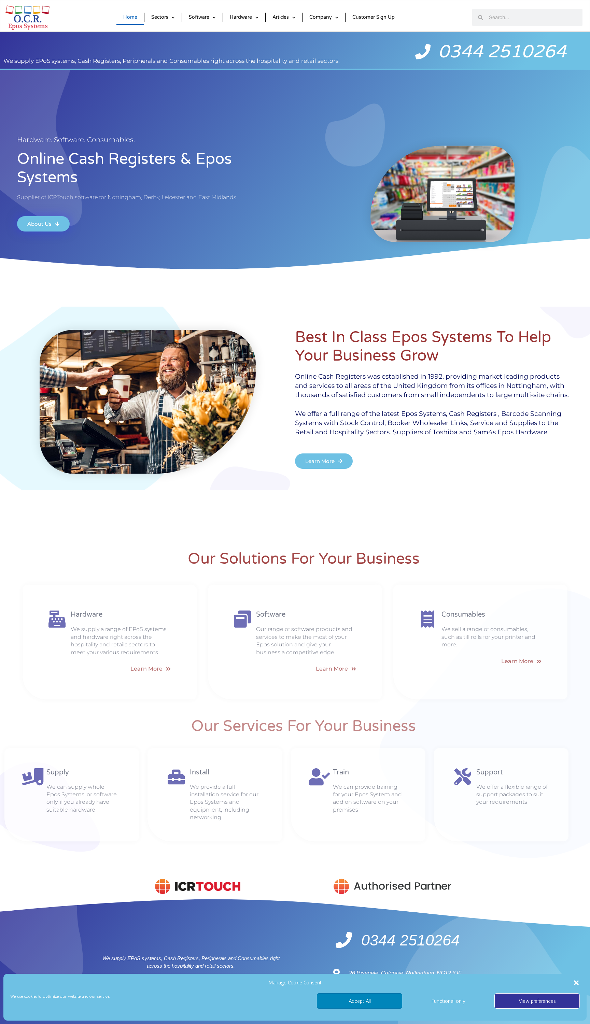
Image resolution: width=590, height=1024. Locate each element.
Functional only (448, 1001)
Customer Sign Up (373, 17)
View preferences (537, 1001)
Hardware (241, 17)
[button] (576, 982)
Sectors (159, 17)
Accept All (360, 1001)
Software (199, 17)
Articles (280, 17)
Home (130, 17)
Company (320, 17)
